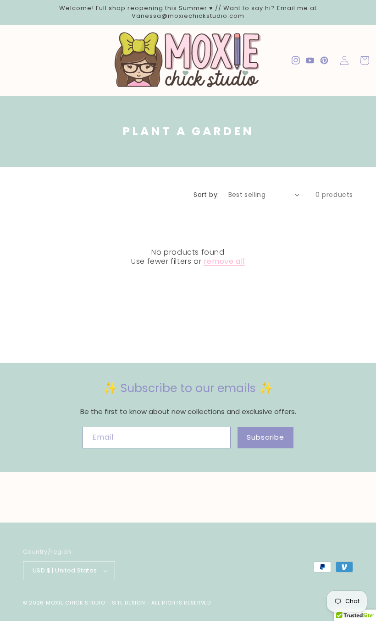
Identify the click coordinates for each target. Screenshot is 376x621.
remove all (224, 262)
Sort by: (206, 194)
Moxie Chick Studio (75, 602)
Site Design (128, 602)
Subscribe (265, 437)
